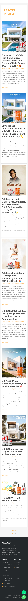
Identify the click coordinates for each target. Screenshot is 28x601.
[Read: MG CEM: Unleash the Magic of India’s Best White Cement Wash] (14, 430)
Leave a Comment (6, 68)
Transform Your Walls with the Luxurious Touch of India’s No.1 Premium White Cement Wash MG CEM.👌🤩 (14, 60)
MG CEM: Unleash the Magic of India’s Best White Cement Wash (12, 451)
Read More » (5, 87)
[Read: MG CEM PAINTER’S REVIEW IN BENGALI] (14, 488)
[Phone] (24, 592)
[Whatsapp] (24, 597)
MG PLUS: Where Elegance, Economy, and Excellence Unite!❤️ (14, 384)
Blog (13, 68)
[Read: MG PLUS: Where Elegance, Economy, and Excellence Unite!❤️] (14, 362)
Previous (14, 530)
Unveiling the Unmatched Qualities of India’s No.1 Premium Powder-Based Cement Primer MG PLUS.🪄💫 (14, 131)
